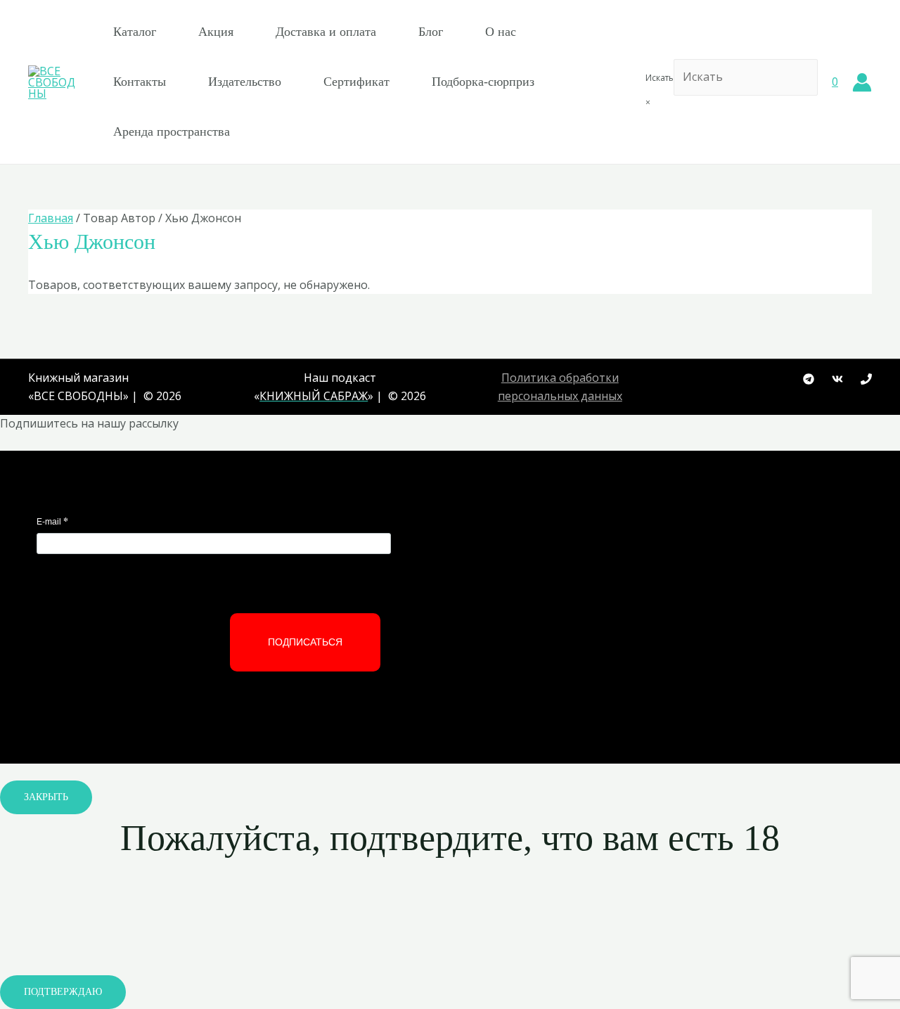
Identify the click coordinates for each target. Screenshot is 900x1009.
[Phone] (866, 379)
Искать (659, 78)
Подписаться (305, 642)
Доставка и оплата (326, 32)
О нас (500, 32)
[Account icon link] (862, 82)
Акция (215, 32)
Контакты (139, 82)
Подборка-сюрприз (483, 82)
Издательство (244, 82)
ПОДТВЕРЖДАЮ (63, 991)
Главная (50, 218)
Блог (430, 32)
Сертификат (356, 82)
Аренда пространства (171, 131)
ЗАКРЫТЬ (46, 797)
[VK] (837, 379)
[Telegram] (808, 379)
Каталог (134, 32)
